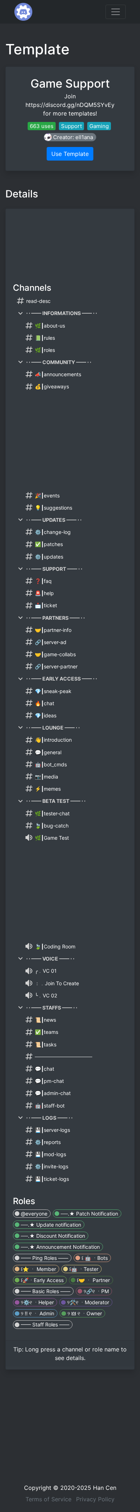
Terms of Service (48, 1499)
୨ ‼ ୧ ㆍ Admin (36, 1313)
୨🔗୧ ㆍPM (95, 1291)
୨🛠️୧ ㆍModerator (87, 1302)
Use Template (70, 153)
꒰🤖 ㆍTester (83, 1269)
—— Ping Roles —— (43, 1258)
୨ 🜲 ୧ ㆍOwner (84, 1313)
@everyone (33, 1214)
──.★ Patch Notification (88, 1214)
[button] (70, 137)
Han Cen (104, 1487)
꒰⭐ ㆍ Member (37, 1269)
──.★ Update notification (50, 1225)
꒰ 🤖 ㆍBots (94, 1258)
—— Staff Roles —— (44, 1324)
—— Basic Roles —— (44, 1291)
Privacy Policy (95, 1499)
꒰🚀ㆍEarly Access (41, 1280)
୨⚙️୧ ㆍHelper (36, 1302)
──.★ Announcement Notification (59, 1247)
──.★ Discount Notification (52, 1236)
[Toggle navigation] (116, 12)
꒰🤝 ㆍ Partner (92, 1280)
